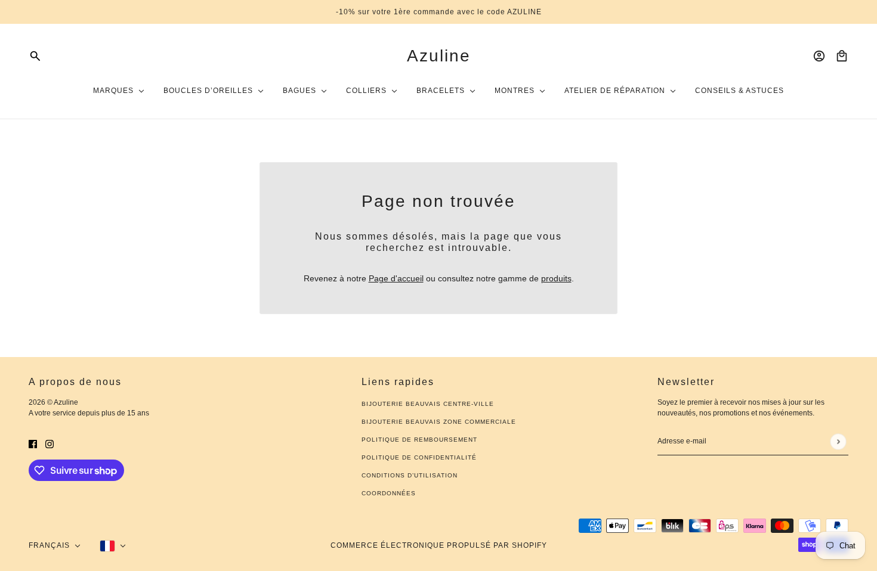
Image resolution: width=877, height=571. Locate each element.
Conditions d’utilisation (410, 475)
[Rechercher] (35, 56)
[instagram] (49, 444)
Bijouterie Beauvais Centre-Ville (428, 404)
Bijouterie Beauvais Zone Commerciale (439, 421)
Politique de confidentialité (419, 457)
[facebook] (33, 444)
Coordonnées (389, 493)
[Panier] (841, 56)
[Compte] (819, 56)
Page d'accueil (396, 278)
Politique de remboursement (419, 439)
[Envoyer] (838, 441)
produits (556, 278)
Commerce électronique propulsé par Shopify (439, 545)
